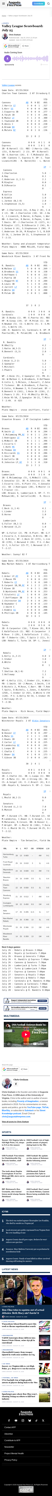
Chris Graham (10, 1148)
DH (13, 127)
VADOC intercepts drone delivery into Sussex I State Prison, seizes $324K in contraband (18, 1340)
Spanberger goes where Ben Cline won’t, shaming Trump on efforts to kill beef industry (19, 1396)
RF (14, 130)
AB (27, 102)
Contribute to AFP (12, 1440)
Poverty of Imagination (28, 1101)
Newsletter (9, 1447)
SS (12, 108)
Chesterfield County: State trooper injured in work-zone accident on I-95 (18, 1353)
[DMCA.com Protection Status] (26, 1489)
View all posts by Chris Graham (15, 1122)
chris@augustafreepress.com (16, 1117)
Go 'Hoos (6, 1363)
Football (6, 1377)
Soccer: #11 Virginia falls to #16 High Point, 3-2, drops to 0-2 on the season (13, 1142)
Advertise (8, 1434)
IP (45, 167)
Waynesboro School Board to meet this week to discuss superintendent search (19, 1325)
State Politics (8, 1306)
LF (13, 118)
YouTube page (34, 1107)
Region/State (8, 1335)
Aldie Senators (41, 721)
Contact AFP (10, 1427)
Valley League (8, 85)
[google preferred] (12, 46)
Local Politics (9, 1321)
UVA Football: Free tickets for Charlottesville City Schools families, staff (13, 1158)
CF (14, 105)
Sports (6, 23)
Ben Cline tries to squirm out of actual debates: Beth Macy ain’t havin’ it (23, 1311)
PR (13, 447)
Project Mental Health (14, 1453)
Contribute (38, 4)
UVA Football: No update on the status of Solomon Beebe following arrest (37, 1158)
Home (4, 16)
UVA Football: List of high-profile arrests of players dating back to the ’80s (38, 1142)
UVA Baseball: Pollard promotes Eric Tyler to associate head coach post (38, 1173)
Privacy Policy (10, 1460)
